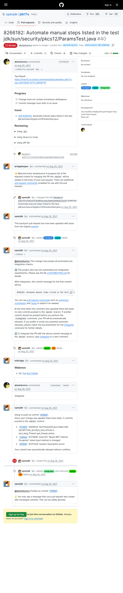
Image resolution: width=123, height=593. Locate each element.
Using (22, 131)
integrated (49, 471)
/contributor (20, 303)
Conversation (18, 53)
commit (34, 226)
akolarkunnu (25, 45)
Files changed (83, 53)
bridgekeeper (21, 166)
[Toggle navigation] (6, 4)
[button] (29, 69)
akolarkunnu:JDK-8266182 (97, 45)
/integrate (69, 324)
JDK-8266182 (25, 116)
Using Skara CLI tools (27, 137)
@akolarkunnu (22, 261)
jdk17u (24, 14)
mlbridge (19, 360)
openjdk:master (70, 45)
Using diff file (23, 142)
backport (48, 238)
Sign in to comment (33, 518)
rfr (54, 348)
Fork (94, 14)
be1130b (73, 154)
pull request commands (26, 183)
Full (24, 373)
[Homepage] (61, 4)
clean (57, 238)
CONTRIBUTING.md (57, 273)
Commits (41, 53)
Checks (61, 53)
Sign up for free (16, 514)
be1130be (32, 373)
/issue (34, 303)
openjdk (11, 14)
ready (47, 348)
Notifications (75, 14)
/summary (63, 300)
